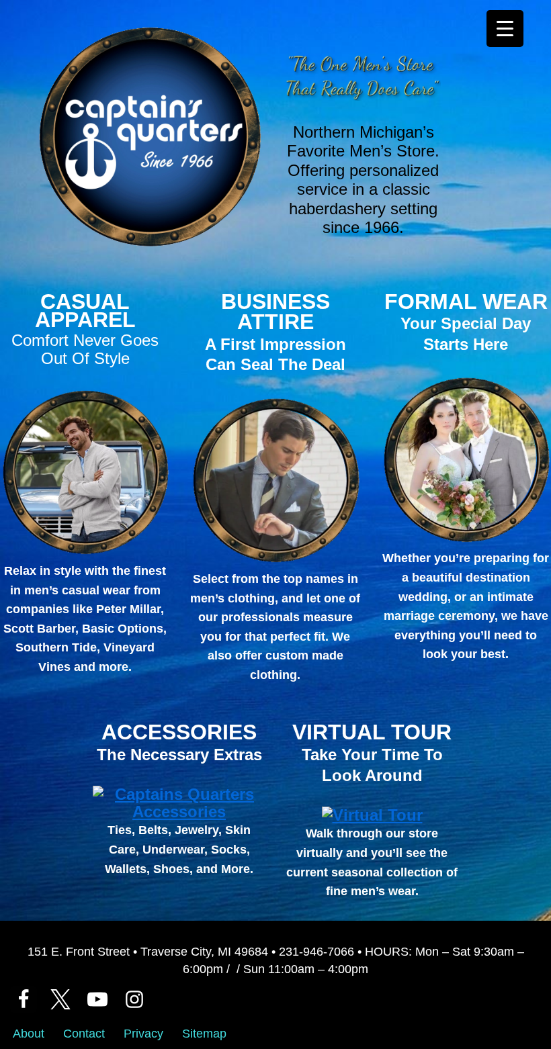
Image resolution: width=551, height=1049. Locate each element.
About (28, 1033)
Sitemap (204, 1033)
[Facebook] (23, 999)
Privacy (143, 1033)
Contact (84, 1033)
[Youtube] (97, 999)
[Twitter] (60, 999)
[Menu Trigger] (504, 28)
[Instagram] (134, 999)
